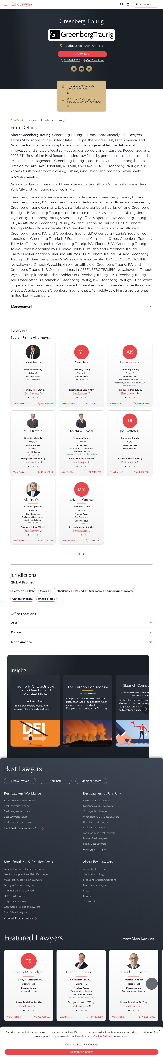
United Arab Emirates (120, 591)
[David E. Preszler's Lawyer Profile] (133, 965)
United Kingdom (22, 598)
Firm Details (18, 120)
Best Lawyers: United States (20, 800)
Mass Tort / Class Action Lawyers (23, 879)
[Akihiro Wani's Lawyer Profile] (33, 493)
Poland (79, 591)
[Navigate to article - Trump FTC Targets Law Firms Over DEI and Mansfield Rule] (35, 711)
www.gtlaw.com (23, 176)
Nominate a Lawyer (94, 885)
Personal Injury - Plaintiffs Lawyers (24, 868)
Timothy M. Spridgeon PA (29, 979)
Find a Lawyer (20, 780)
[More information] (41, 393)
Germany (18, 591)
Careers (87, 896)
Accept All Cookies (81, 1051)
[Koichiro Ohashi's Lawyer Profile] (81, 424)
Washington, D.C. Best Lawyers (101, 816)
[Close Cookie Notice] (159, 1030)
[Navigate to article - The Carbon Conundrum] (87, 711)
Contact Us (89, 901)
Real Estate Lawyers (15, 912)
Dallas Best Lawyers (94, 827)
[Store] (128, 4)
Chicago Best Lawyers (96, 811)
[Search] (121, 4)
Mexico (44, 591)
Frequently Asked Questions (99, 879)
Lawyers (32, 120)
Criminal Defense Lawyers (19, 890)
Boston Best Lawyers (95, 838)
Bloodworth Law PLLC (81, 979)
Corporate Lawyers (15, 901)
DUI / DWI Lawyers (15, 896)
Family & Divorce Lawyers (19, 885)
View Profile (19, 403)
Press (86, 890)
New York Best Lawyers (96, 800)
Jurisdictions (48, 120)
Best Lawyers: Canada (17, 805)
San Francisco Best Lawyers (99, 832)
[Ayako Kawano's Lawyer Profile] (129, 356)
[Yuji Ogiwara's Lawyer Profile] (33, 424)
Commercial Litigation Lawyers (22, 906)
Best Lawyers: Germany (17, 822)
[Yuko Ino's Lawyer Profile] (81, 356)
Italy (32, 591)
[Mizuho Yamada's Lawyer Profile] (81, 493)
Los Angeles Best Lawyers (98, 805)
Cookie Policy (101, 1036)
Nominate (56, 780)
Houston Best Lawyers (96, 822)
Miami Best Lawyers (94, 843)
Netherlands (62, 591)
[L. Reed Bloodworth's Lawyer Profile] (81, 965)
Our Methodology (93, 874)
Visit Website (82, 54)
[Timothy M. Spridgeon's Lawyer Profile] (28, 965)
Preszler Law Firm (134, 979)
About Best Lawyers (94, 868)
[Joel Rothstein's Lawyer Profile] (129, 424)
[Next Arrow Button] (146, 709)
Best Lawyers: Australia (17, 811)
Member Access (91, 780)
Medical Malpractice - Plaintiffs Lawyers (27, 874)
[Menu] (5, 5)
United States (46, 598)
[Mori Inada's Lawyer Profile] (33, 356)
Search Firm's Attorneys (30, 338)
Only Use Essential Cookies (81, 1044)
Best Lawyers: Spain (15, 816)
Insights (63, 120)
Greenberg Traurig (33, 369)
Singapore (95, 591)
